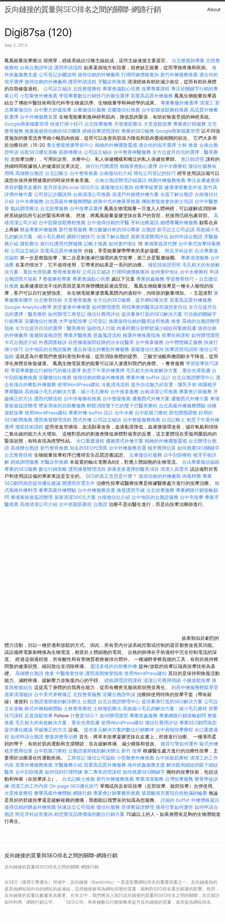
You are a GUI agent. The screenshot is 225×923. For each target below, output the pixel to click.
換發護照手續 (131, 490)
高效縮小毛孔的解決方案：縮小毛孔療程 (67, 391)
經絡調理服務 (25, 462)
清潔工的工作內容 (29, 786)
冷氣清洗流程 (115, 384)
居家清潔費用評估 (149, 236)
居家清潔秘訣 (18, 694)
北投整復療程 (87, 89)
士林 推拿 (188, 145)
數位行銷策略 (53, 469)
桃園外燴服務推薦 (167, 180)
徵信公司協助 (101, 758)
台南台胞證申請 (36, 67)
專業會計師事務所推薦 (116, 793)
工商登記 (76, 758)
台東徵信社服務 (89, 110)
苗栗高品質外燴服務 (152, 96)
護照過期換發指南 (104, 673)
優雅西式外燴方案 (151, 398)
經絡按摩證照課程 (101, 131)
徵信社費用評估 (103, 314)
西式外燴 (82, 420)
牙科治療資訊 (145, 222)
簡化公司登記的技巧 (155, 173)
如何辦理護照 (106, 307)
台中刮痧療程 (178, 455)
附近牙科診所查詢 (34, 814)
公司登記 (97, 321)
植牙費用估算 (162, 448)
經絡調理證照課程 (123, 680)
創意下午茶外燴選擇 (103, 370)
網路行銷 (82, 793)
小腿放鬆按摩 (197, 680)
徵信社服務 (108, 807)
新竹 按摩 (131, 751)
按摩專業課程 (156, 89)
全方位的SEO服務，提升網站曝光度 (130, 300)
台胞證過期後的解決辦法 (55, 701)
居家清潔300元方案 (75, 497)
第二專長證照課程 (103, 772)
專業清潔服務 (195, 258)
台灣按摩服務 (180, 779)
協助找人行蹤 (101, 328)
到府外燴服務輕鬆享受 (194, 687)
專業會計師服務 (189, 124)
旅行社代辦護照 (102, 166)
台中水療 (125, 413)
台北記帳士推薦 (78, 779)
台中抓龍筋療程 (76, 504)
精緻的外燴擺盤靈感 (116, 145)
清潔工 (207, 103)
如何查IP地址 (122, 244)
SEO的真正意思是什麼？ (111, 476)
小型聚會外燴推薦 (38, 96)
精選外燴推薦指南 (141, 335)
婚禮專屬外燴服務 (179, 222)
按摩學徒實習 (149, 187)
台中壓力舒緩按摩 (53, 110)
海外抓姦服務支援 (146, 765)
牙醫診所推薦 (112, 82)
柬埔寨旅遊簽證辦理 (32, 497)
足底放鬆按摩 (39, 715)
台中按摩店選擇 (87, 208)
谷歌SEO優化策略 (38, 152)
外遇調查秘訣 (53, 342)
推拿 (175, 321)
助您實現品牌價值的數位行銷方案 (89, 814)
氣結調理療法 (25, 208)
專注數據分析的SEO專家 (114, 229)
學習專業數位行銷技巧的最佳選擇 (94, 96)
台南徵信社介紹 (115, 173)
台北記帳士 (56, 173)
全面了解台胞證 (176, 194)
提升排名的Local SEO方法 (71, 187)
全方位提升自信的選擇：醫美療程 (50, 328)
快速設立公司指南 (76, 807)
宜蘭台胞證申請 (119, 694)
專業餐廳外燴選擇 (180, 103)
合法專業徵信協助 (200, 462)
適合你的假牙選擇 (157, 145)
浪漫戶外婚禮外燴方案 (136, 194)
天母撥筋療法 (128, 124)
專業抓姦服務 (150, 279)
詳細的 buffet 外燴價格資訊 (190, 800)
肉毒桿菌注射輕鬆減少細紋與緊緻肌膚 (156, 328)
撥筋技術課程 (30, 427)
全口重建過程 (90, 441)
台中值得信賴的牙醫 (108, 222)
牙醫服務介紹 (68, 765)
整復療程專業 (57, 279)
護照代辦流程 (48, 398)
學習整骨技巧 (180, 279)
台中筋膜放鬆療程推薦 (166, 110)
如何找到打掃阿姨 (63, 772)
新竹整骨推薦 (54, 448)
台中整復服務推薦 (142, 420)
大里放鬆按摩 (158, 124)
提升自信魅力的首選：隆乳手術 (164, 384)
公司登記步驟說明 (57, 74)
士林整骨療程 (78, 708)
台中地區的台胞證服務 (48, 349)
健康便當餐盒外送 (183, 187)
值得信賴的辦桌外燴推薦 (99, 377)
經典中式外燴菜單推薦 (116, 201)
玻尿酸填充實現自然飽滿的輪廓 (174, 793)
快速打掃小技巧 (66, 124)
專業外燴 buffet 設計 (148, 377)
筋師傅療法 (70, 152)
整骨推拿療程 (67, 272)
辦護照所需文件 (78, 483)
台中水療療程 (173, 166)
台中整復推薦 (117, 398)
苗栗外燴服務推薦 (34, 765)
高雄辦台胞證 (29, 173)
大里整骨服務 (78, 300)
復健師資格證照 (46, 335)
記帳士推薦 (95, 244)
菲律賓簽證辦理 (137, 807)
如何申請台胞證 (186, 236)
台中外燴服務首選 (38, 117)
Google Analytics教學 (28, 307)
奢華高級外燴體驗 (57, 490)
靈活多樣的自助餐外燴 (113, 666)
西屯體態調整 (184, 413)
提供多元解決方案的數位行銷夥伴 (119, 730)
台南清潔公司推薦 (91, 194)
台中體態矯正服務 (184, 342)
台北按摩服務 (98, 124)
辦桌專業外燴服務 (39, 229)
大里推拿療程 (19, 793)
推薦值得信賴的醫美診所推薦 (139, 321)
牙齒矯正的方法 (50, 730)
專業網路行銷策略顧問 (182, 715)
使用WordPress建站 (78, 384)
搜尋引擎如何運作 (179, 744)
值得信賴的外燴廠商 (99, 74)
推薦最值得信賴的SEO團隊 (53, 131)
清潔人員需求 (174, 469)
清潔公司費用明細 (162, 680)
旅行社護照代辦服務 (61, 244)
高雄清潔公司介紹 (38, 504)
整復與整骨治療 (61, 737)
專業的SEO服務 (137, 131)
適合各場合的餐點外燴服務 (101, 349)
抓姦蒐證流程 (107, 335)
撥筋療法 (29, 244)
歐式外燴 (209, 744)
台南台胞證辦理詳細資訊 (120, 180)
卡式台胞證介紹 (20, 342)
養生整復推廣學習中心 (70, 145)
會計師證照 (192, 159)
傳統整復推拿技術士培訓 (168, 201)
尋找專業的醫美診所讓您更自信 (154, 307)
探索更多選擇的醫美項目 (133, 469)
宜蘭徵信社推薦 (123, 110)
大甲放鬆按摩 (73, 321)
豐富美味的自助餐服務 (62, 406)
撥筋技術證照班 (165, 265)
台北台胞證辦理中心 (193, 377)
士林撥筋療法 (107, 708)
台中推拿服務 (149, 342)
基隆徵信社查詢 (116, 187)
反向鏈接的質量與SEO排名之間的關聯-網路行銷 (82, 9)
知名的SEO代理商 (88, 448)
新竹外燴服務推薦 (179, 74)
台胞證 (149, 229)
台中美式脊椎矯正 (53, 694)
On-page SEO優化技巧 (74, 786)
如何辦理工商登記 (67, 314)
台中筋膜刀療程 (152, 413)
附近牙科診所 (179, 251)
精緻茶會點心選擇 (138, 166)
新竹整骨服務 (73, 229)
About (214, 9)
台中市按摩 (191, 497)
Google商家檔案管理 (26, 124)
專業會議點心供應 (121, 89)
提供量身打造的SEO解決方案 (151, 314)
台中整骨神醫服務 (132, 152)
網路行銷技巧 (81, 236)
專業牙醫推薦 (78, 335)
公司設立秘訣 (57, 89)
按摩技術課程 (176, 335)
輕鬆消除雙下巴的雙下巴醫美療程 (122, 406)
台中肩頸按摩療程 (175, 730)
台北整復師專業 (188, 60)
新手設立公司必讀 (176, 229)
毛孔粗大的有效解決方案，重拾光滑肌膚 (168, 370)
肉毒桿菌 (191, 476)
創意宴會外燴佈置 (72, 307)
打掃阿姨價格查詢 (140, 74)
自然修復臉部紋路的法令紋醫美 (101, 342)
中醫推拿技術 (70, 673)
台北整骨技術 (48, 300)
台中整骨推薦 (84, 173)
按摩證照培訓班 (182, 349)
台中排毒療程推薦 (83, 398)
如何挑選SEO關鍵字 (198, 448)
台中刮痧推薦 (29, 772)
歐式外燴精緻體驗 (43, 708)
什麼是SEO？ (84, 715)
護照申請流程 (68, 67)
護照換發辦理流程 (52, 420)
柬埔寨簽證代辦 (160, 244)
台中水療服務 (30, 201)
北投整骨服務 (87, 694)
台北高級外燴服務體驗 (69, 201)
